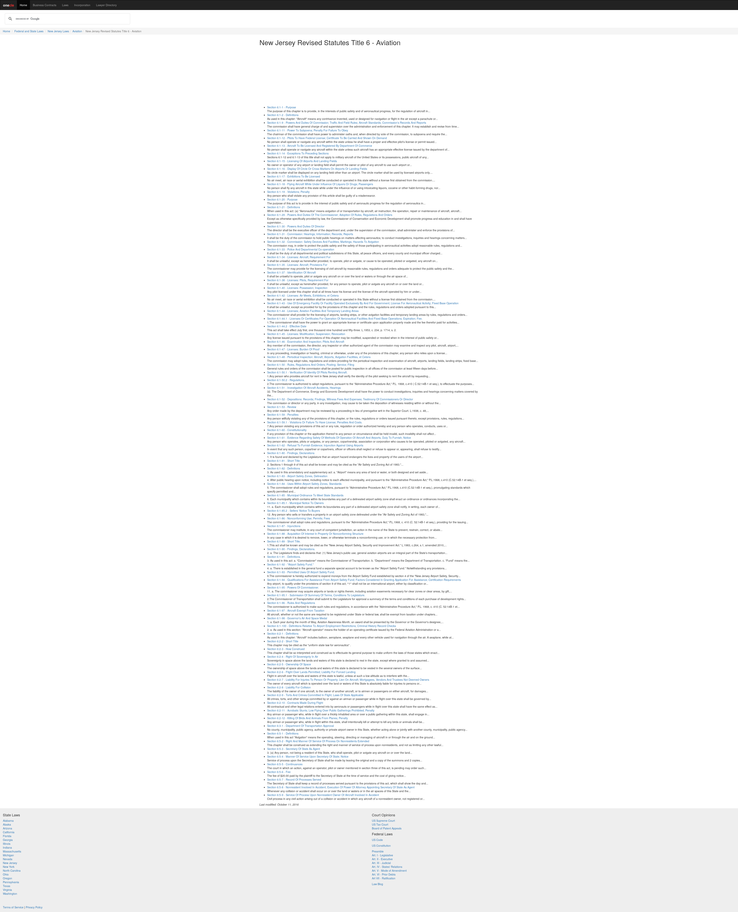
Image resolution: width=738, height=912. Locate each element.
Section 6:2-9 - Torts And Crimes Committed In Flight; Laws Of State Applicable (315, 695)
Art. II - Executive (382, 859)
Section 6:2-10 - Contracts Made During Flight (295, 703)
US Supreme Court (383, 820)
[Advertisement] (369, 76)
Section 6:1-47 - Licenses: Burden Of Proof (293, 349)
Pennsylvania (11, 882)
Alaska (7, 824)
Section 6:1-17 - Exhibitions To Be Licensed (293, 176)
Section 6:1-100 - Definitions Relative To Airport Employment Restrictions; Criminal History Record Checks (331, 626)
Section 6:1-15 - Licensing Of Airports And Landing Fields (302, 161)
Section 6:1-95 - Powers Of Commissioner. (293, 587)
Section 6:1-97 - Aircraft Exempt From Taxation (295, 610)
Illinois (6, 844)
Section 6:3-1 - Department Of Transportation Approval (300, 726)
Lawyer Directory (106, 5)
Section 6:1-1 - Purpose (281, 107)
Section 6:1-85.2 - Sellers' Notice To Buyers (293, 510)
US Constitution (381, 845)
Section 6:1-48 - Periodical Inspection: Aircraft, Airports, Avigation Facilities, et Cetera (319, 357)
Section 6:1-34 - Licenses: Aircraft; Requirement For (299, 257)
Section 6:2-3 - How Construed (286, 649)
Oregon (7, 878)
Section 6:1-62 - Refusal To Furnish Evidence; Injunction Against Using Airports (315, 445)
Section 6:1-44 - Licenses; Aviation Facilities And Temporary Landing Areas (313, 311)
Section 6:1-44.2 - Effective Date (286, 326)
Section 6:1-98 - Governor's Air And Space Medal (297, 618)
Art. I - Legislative (382, 855)
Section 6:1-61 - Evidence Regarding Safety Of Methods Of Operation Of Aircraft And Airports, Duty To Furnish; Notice (339, 437)
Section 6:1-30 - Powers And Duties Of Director (295, 226)
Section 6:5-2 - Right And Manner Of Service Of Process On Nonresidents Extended (318, 741)
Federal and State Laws (28, 31)
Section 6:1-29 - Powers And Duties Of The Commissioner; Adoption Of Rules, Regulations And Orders (329, 215)
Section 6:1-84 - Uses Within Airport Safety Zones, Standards (304, 484)
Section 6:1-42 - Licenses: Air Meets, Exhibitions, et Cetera (303, 295)
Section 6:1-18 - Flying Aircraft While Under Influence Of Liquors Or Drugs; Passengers (320, 184)
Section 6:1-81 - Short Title (283, 461)
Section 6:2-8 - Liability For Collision (289, 687)
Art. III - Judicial (381, 863)
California (8, 832)
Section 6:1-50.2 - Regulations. (286, 380)
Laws (65, 5)
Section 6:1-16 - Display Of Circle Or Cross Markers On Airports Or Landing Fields (317, 169)
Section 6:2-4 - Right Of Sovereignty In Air (292, 656)
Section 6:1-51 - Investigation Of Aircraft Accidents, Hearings (304, 388)
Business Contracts (44, 5)
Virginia (7, 890)
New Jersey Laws (58, 31)
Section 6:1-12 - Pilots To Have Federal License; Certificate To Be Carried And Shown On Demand (327, 138)
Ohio (6, 874)
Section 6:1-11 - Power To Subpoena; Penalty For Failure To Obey (307, 130)
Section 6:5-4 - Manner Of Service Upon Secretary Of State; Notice (307, 756)
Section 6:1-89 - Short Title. (284, 541)
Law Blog (377, 884)
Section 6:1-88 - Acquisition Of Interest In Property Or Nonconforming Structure (315, 534)
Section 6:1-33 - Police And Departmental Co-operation (300, 249)
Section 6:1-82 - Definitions (283, 468)
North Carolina (12, 870)
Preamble (378, 851)
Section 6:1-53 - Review (281, 407)
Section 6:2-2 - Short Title (282, 641)
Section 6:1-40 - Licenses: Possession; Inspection (297, 288)
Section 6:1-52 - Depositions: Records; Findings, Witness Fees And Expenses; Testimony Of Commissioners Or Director (340, 399)
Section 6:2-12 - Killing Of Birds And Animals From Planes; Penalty (307, 718)
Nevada (7, 859)
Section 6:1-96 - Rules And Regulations (291, 603)
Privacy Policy (34, 907)
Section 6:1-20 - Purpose (282, 199)
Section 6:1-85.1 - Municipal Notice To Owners (295, 503)
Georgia (8, 840)
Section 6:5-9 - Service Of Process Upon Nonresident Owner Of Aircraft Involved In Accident (323, 795)
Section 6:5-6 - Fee (279, 772)
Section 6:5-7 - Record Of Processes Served (294, 779)
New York (8, 867)
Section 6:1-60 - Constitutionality (287, 430)
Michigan (8, 855)
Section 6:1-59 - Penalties (282, 414)
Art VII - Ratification (383, 878)
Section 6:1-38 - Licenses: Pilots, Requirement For (297, 280)
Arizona (7, 828)
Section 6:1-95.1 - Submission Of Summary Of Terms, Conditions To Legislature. (316, 595)
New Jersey (10, 863)
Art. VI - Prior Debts (384, 874)
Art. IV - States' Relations (387, 867)
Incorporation (82, 5)
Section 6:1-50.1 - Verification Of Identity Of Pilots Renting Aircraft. (307, 372)
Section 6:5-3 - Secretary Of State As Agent (293, 749)
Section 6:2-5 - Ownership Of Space (289, 664)
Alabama (8, 820)
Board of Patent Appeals (386, 828)
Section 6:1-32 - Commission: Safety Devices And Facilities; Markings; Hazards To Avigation (323, 242)
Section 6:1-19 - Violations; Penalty (288, 192)
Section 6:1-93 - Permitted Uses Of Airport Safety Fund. (301, 572)
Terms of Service (13, 907)
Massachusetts (12, 851)
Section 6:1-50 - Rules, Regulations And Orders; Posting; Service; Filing (310, 364)
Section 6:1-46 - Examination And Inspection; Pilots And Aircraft (305, 341)
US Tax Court (380, 824)
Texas (6, 886)
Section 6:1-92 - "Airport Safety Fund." (290, 564)
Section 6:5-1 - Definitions (282, 733)
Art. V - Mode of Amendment (389, 870)
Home (23, 5)
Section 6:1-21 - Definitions (283, 207)
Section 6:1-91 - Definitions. (284, 557)
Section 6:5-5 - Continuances (285, 764)
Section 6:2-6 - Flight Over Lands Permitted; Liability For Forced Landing (311, 672)
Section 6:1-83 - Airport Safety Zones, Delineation (297, 476)
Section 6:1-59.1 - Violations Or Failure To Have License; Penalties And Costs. (314, 422)
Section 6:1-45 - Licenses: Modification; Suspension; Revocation (306, 334)
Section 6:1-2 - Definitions (282, 115)
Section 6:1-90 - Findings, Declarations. (291, 549)
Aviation (77, 31)
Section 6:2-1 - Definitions (282, 633)
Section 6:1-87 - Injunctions (283, 526)
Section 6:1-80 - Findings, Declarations (290, 453)
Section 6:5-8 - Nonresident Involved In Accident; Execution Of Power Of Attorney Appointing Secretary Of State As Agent (341, 787)
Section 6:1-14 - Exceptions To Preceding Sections (298, 153)
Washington (10, 893)
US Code (377, 840)
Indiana (7, 847)
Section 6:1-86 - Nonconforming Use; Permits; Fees (298, 518)
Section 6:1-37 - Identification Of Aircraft (291, 272)
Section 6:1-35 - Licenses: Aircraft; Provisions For (297, 265)
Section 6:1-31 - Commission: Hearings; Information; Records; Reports (310, 234)
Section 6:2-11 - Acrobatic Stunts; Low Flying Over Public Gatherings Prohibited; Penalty (320, 710)
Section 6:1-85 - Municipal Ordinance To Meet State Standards (305, 495)
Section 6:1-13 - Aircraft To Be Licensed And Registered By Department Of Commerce (319, 146)
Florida (7, 836)
